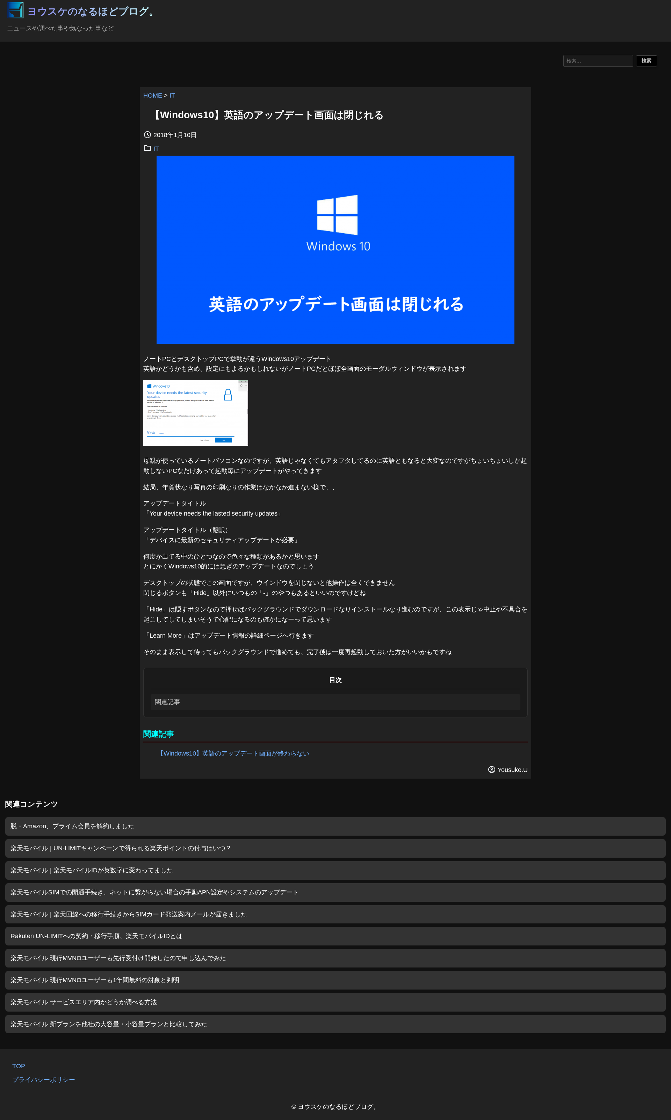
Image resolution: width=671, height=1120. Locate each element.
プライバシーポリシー (43, 1079)
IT (172, 95)
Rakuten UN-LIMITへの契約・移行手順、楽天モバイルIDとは (96, 936)
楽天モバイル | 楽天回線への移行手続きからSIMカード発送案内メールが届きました (128, 914)
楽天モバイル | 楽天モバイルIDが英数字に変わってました (91, 870)
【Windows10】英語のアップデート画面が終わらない (233, 753)
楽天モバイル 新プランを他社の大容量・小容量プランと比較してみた (108, 1024)
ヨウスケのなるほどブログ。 (93, 11)
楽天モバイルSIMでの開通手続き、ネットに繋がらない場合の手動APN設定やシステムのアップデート (154, 892)
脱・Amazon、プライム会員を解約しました (72, 826)
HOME (152, 95)
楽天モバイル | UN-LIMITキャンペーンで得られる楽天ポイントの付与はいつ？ (121, 848)
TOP (18, 1066)
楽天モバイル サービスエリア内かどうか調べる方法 (83, 1002)
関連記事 (167, 702)
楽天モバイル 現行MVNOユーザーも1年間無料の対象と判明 (94, 980)
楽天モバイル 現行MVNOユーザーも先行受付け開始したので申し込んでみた (118, 958)
